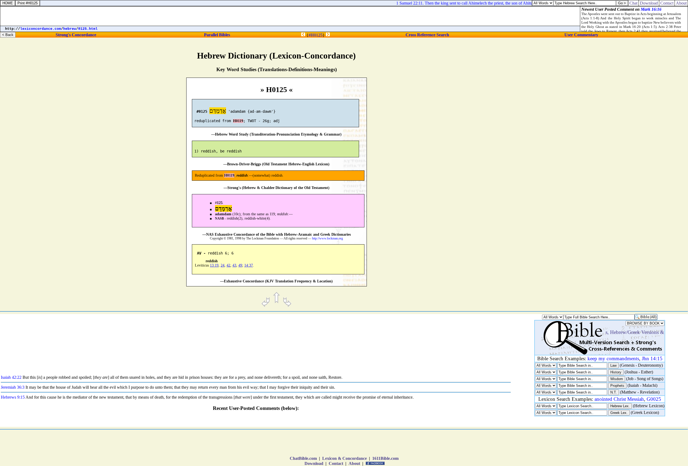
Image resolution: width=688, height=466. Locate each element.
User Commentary (581, 34)
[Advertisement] (620, 227)
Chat (633, 3)
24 (222, 265)
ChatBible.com (303, 458)
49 (240, 265)
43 (234, 265)
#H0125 (315, 35)
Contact (336, 463)
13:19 (214, 265)
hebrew (69, 29)
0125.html (88, 29)
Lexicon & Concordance (344, 458)
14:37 (248, 265)
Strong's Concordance (76, 34)
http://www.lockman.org (327, 238)
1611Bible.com (385, 458)
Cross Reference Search (427, 34)
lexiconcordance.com (40, 29)
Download (313, 463)
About (354, 463)
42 (228, 265)
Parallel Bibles (217, 34)
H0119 (238, 121)
